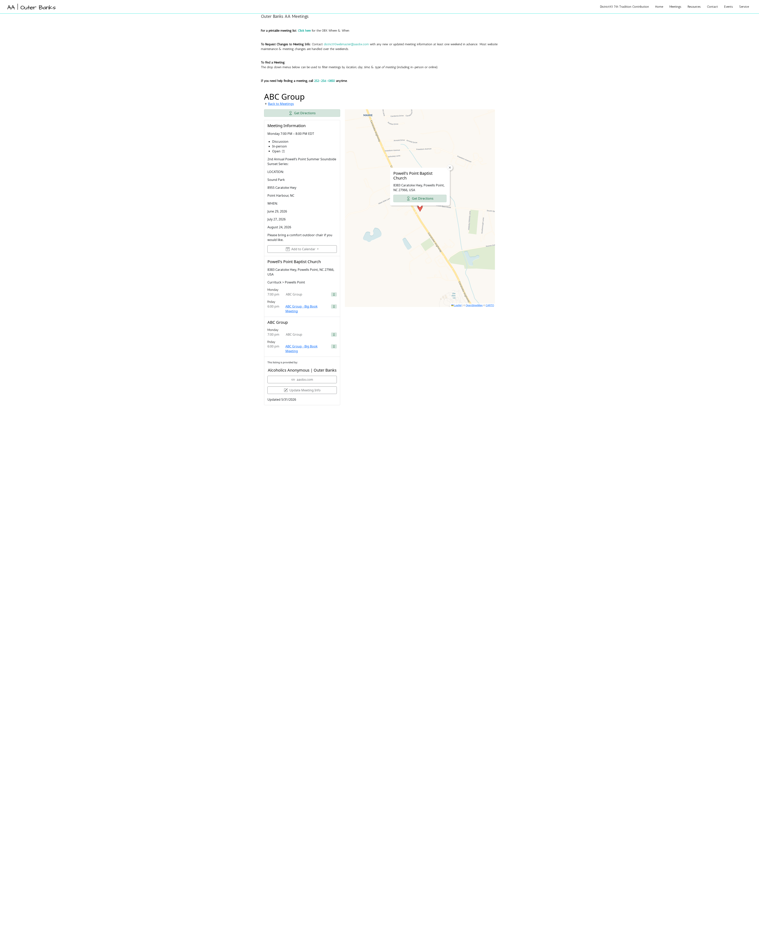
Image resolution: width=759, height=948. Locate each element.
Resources (694, 6)
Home (659, 6)
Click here (304, 30)
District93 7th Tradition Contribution (624, 6)
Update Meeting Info (305, 390)
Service (744, 6)
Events (728, 6)
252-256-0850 (324, 81)
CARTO (490, 305)
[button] (420, 208)
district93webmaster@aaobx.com (346, 44)
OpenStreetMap (474, 305)
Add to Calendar (303, 249)
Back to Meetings (281, 104)
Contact (712, 6)
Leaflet (458, 305)
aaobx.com (305, 379)
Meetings (675, 6)
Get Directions (305, 113)
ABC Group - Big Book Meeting (301, 308)
